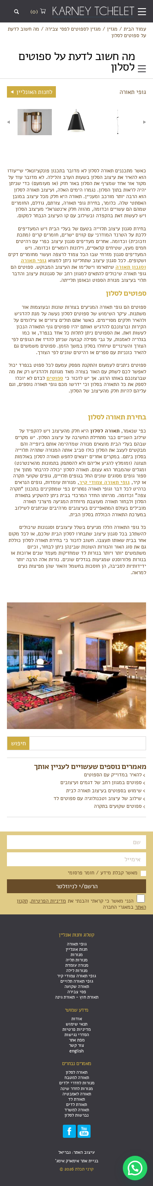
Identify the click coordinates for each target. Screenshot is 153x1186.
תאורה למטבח (76, 1078)
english (76, 1051)
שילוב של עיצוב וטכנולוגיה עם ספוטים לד (97, 798)
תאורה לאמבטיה (76, 1094)
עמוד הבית (135, 29)
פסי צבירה (76, 992)
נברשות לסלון (76, 1115)
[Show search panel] (17, 12)
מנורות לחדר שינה (76, 1089)
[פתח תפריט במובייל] (142, 11)
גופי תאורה (76, 944)
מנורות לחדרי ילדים (76, 1083)
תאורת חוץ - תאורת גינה (76, 997)
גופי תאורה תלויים (76, 981)
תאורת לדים (76, 1104)
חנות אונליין (76, 949)
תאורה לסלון (76, 1072)
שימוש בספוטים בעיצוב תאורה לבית (104, 790)
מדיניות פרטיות (76, 1029)
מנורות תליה (76, 960)
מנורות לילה (76, 971)
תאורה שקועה (76, 986)
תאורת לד (76, 1099)
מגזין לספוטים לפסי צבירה (73, 29)
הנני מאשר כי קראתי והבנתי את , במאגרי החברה (81, 904)
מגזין (112, 29)
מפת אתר (76, 1040)
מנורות (76, 955)
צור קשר (76, 1045)
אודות (76, 1019)
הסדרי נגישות (76, 1035)
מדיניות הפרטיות (48, 901)
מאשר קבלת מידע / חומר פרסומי (102, 873)
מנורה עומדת (76, 965)
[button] (135, 1168)
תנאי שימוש (76, 1024)
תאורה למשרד (76, 1110)
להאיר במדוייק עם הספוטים (113, 774)
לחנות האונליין (33, 92)
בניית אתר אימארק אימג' (76, 1161)
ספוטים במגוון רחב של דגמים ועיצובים (101, 782)
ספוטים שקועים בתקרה (118, 806)
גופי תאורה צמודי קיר (76, 976)
